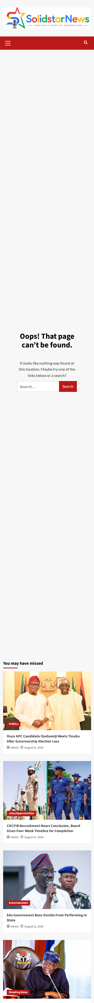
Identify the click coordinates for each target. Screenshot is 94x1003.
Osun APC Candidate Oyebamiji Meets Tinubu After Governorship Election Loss (43, 739)
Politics (13, 724)
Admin (15, 748)
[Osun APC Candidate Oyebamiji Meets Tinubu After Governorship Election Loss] (47, 700)
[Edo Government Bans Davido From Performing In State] (47, 879)
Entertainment (18, 903)
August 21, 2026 (33, 748)
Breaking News (18, 992)
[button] (8, 42)
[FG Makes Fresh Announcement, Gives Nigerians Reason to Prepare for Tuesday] (47, 969)
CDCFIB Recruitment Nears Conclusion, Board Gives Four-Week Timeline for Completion (43, 828)
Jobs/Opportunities (21, 813)
